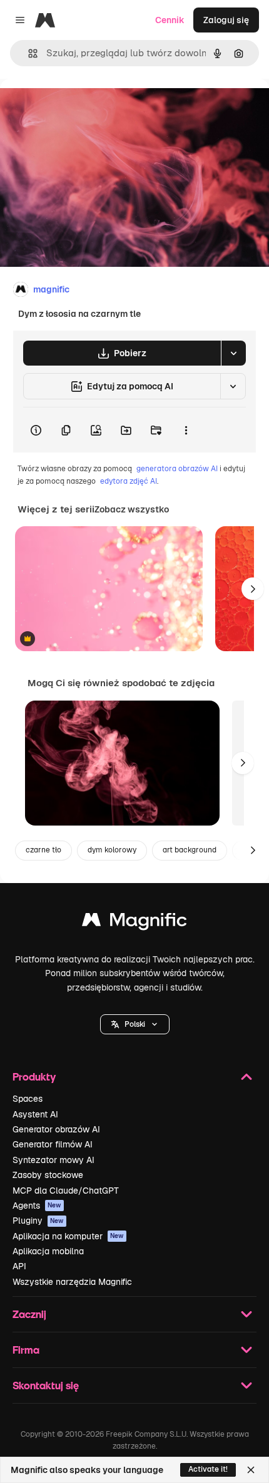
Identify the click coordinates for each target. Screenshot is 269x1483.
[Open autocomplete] (28, 53)
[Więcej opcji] (185, 429)
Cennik (170, 20)
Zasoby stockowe (48, 1175)
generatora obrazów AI (177, 469)
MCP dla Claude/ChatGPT (66, 1190)
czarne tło (43, 850)
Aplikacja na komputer (68, 1236)
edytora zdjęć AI (128, 481)
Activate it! (208, 1469)
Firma (26, 1349)
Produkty (34, 1076)
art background (189, 850)
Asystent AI (35, 1114)
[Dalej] (252, 588)
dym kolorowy (112, 850)
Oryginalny (86, 107)
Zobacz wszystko (131, 509)
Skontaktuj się (46, 1385)
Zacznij (29, 1314)
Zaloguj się (226, 20)
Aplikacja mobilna (48, 1251)
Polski (134, 1024)
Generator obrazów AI (56, 1129)
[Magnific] (134, 922)
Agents (37, 1205)
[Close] (250, 1469)
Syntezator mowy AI (53, 1160)
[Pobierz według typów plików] (233, 353)
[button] (135, 1024)
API (19, 1266)
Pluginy (38, 1220)
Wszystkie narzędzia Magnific (72, 1281)
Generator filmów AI (53, 1144)
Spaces (28, 1098)
